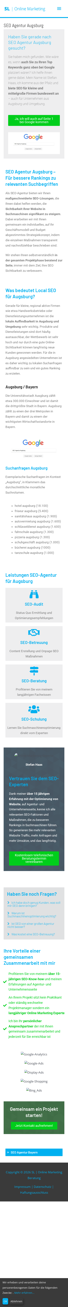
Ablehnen (16, 1301)
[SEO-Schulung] (34, 709)
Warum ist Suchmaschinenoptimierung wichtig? (31, 914)
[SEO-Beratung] (34, 670)
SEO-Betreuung (34, 642)
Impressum (22, 1187)
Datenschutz (42, 1187)
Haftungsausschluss (34, 1192)
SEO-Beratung (34, 680)
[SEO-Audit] (34, 594)
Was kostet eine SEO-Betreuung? (33, 934)
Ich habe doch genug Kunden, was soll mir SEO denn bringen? (33, 904)
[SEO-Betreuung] (34, 632)
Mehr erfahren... (24, 1292)
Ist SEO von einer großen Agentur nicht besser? (30, 925)
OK (5, 1301)
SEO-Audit (34, 604)
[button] (34, 904)
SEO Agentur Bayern (24, 1152)
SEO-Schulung (34, 719)
